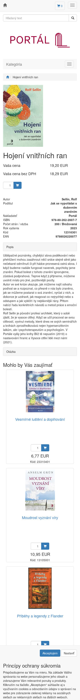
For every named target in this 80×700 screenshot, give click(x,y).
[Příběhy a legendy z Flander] (40, 588)
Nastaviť (69, 653)
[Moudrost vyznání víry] (40, 490)
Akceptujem (50, 653)
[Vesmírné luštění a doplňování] (40, 392)
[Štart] (7, 77)
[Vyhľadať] (73, 17)
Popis (10, 247)
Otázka (11, 351)
